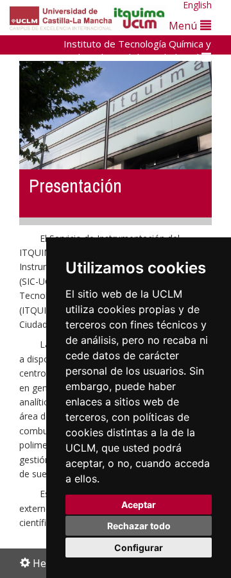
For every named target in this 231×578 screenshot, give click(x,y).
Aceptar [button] (138, 504)
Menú (184, 25)
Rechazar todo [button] (139, 525)
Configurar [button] (138, 547)
